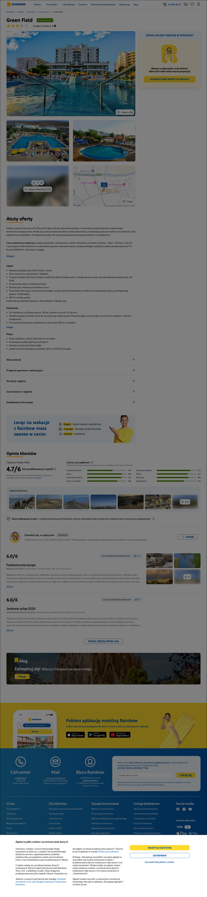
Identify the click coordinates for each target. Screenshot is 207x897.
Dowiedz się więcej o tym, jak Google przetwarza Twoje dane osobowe (41, 882)
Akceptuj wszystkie (161, 848)
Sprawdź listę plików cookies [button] (159, 862)
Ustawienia (165, 856)
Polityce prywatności (108, 851)
